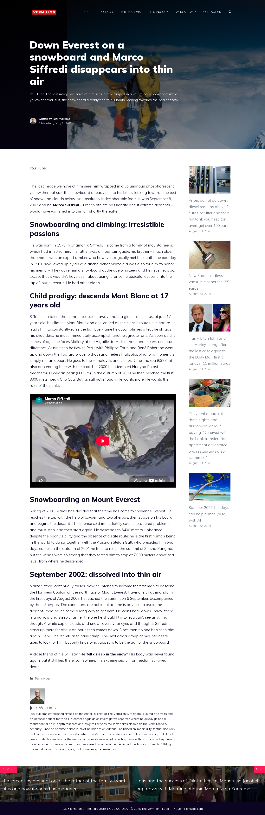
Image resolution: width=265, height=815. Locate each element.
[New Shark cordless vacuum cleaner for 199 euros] (209, 265)
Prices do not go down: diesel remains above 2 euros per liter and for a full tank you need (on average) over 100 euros (209, 213)
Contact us (212, 12)
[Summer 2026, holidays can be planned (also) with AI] (209, 497)
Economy (106, 12)
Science (86, 12)
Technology (159, 12)
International (131, 12)
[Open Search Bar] (230, 12)
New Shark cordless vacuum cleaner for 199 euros (209, 282)
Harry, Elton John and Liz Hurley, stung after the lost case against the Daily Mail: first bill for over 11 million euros (209, 351)
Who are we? (186, 12)
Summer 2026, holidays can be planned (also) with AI (209, 514)
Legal (166, 809)
